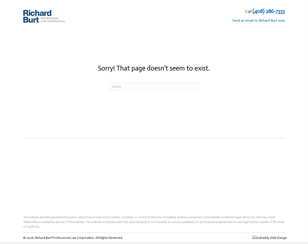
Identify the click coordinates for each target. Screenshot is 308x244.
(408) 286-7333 (269, 11)
